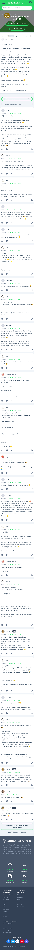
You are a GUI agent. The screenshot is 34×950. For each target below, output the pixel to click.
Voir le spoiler (7, 390)
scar (7, 110)
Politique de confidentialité (7, 931)
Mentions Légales (7, 928)
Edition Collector (7, 923)
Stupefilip (9, 325)
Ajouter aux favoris (17, 28)
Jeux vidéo (6, 899)
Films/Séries (6, 902)
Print (4, 906)
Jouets (5, 914)
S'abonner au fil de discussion (18, 23)
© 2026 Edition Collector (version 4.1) (14, 946)
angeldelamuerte (11, 374)
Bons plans (20, 897)
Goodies (5, 911)
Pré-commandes (21, 894)
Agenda (19, 899)
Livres (4, 904)
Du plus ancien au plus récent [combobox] (13, 104)
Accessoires (6, 909)
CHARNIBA (9, 280)
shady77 (8, 631)
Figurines (5, 897)
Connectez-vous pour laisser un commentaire (17, 826)
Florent (8, 495)
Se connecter (20, 906)
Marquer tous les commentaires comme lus (17, 99)
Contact (5, 926)
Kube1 (11, 36)
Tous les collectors (8, 894)
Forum (18, 902)
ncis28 (8, 792)
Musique (5, 916)
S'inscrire (19, 904)
